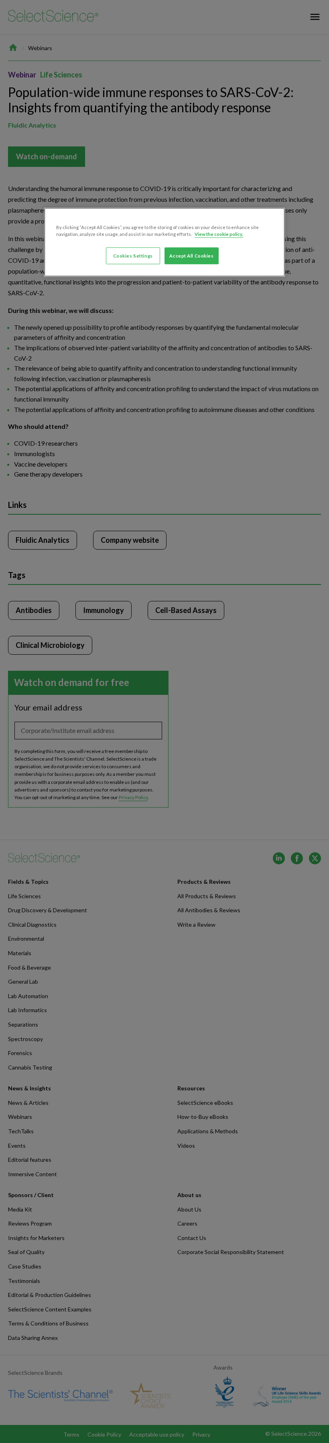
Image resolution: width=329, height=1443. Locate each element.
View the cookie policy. (219, 233)
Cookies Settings (133, 255)
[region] (164, 241)
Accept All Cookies (191, 255)
